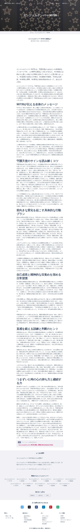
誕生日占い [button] (65, 3)
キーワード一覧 (9, 518)
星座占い (26, 518)
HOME (51, 3)
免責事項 (62, 518)
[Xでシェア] (29, 507)
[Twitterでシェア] (22, 507)
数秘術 (25, 521)
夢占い (48, 495)
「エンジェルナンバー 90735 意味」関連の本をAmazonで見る (35, 445)
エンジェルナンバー (40, 32)
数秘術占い (33, 495)
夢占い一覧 (8, 516)
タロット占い (45, 516)
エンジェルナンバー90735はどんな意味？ (30, 458)
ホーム (31, 32)
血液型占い (45, 518)
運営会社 (62, 521)
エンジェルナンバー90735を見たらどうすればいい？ (33, 469)
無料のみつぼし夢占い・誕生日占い (13, 3)
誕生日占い (41, 495)
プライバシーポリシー (65, 519)
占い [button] (72, 3)
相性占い (44, 519)
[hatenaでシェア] (43, 507)
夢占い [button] (57, 3)
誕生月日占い (27, 516)
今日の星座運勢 (28, 519)
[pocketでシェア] (50, 507)
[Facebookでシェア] (36, 507)
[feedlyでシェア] (57, 507)
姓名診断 (44, 523)
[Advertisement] (40, 56)
